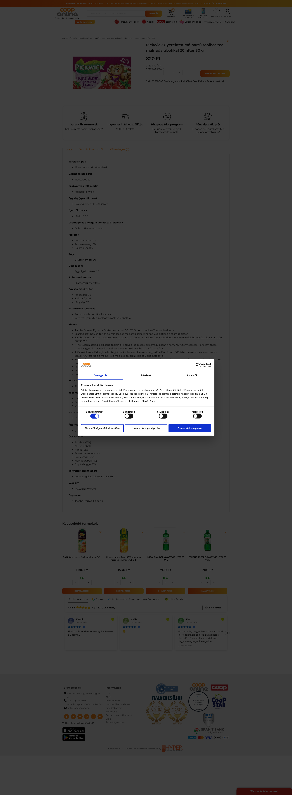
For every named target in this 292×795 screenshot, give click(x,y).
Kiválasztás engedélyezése (146, 428)
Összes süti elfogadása (189, 428)
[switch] (129, 416)
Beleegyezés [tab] (100, 375)
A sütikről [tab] (191, 375)
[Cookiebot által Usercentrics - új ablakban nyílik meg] (197, 365)
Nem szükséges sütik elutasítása (102, 428)
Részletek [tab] (146, 375)
